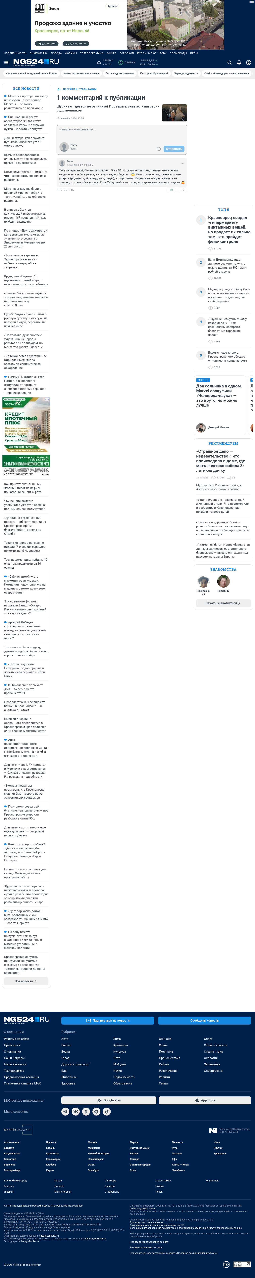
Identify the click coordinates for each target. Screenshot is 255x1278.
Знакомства (39, 53)
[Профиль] (248, 62)
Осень (163, 1045)
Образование (122, 1083)
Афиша (112, 53)
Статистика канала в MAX (22, 1083)
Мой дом (119, 1064)
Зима (117, 1039)
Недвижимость (15, 53)
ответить (67, 190)
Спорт (208, 1039)
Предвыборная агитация (21, 1077)
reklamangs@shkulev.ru (143, 1208)
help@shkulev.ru (30, 1241)
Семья (163, 1083)
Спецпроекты (213, 1071)
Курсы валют (147, 53)
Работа (164, 1064)
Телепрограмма (91, 53)
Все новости (26, 88)
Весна (65, 1051)
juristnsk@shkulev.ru (95, 1238)
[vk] (76, 1112)
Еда (64, 1071)
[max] (96, 1112)
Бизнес (66, 1045)
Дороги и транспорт (75, 1064)
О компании (12, 1051)
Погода (56, 53)
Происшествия (169, 1058)
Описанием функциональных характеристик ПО (157, 1225)
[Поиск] (229, 62)
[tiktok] (107, 1112)
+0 (171, 189)
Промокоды (178, 53)
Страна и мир (213, 1051)
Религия (165, 1077)
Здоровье (68, 1083)
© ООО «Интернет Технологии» (22, 1264)
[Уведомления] (239, 62)
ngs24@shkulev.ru (49, 1235)
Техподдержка (14, 1071)
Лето (116, 1058)
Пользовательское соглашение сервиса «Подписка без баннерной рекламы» (174, 1253)
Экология (211, 1058)
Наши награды (14, 1058)
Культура (119, 1051)
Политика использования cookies (149, 1242)
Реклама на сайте (16, 1039)
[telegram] (65, 1112)
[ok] (86, 1112)
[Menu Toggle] (6, 62)
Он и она (165, 1039)
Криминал (120, 1045)
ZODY (163, 53)
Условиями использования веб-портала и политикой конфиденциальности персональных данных (186, 1228)
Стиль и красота (215, 1045)
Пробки (127, 62)
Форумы (71, 53)
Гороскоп (127, 53)
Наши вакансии (15, 1064)
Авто (64, 1039)
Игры (194, 53)
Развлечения (168, 1071)
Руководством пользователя (146, 1222)
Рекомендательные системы (146, 1247)
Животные (69, 1077)
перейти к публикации (80, 89)
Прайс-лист (12, 1045)
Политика (166, 1051)
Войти (74, 148)
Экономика (212, 1064)
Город (65, 1058)
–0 (182, 189)
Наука (117, 1071)
